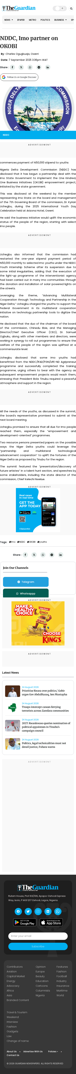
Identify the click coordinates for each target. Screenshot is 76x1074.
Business (59, 19)
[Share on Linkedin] (48, 67)
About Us (12, 1051)
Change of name (18, 1041)
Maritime (62, 990)
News (7, 19)
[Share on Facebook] (12, 67)
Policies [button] (52, 1051)
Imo (13, 542)
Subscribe (38, 946)
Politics (45, 19)
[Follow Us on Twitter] (28, 911)
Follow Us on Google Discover (21, 77)
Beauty (40, 976)
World (60, 995)
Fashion (61, 971)
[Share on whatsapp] (30, 67)
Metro (32, 19)
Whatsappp (27, 593)
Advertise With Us (33, 1051)
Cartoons (42, 986)
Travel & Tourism (17, 1012)
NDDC (22, 542)
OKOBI (32, 542)
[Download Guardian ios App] (51, 922)
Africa (10, 990)
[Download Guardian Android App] (24, 922)
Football (62, 976)
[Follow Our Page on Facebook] (18, 911)
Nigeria (40, 995)
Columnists (43, 990)
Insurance (63, 986)
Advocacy (13, 986)
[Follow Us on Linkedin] (48, 911)
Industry (61, 981)
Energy (11, 981)
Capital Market (16, 976)
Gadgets (12, 1031)
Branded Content (18, 1000)
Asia (9, 995)
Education (42, 981)
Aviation (12, 971)
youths (43, 542)
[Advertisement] (38, 816)
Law (9, 1036)
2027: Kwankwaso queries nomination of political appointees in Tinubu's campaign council (46, 727)
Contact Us (13, 1055)
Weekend (13, 1017)
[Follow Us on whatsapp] (58, 911)
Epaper (21, 19)
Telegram (28, 582)
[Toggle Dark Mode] (60, 8)
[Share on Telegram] (39, 67)
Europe (40, 971)
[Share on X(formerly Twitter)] (21, 67)
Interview (12, 1022)
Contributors (15, 967)
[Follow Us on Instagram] (38, 911)
